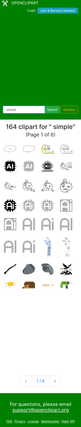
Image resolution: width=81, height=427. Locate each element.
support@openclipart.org (40, 410)
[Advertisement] (40, 60)
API (72, 421)
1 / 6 (40, 381)
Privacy (19, 421)
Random (69, 110)
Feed (65, 421)
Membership (50, 421)
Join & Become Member (57, 11)
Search (52, 110)
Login (31, 10)
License (33, 421)
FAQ (9, 421)
